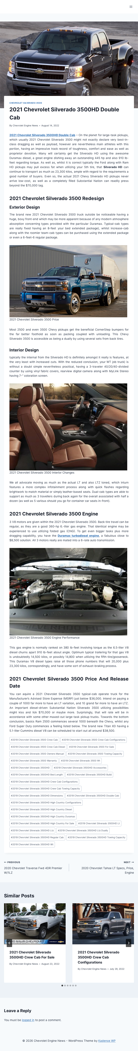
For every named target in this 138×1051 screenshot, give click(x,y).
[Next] (128, 943)
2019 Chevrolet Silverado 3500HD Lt (99, 823)
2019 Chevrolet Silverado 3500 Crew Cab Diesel (38, 746)
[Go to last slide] (9, 943)
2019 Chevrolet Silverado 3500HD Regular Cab (37, 837)
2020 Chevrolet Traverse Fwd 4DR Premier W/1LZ (33, 867)
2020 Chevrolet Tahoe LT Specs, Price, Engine (107, 867)
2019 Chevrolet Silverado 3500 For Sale (91, 746)
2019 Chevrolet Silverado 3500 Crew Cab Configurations (93, 739)
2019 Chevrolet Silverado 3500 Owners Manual (37, 753)
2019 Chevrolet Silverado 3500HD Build (89, 774)
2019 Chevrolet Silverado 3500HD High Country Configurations (46, 802)
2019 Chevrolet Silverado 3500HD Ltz (32, 830)
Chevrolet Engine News (25, 125)
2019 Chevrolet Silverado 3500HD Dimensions (37, 795)
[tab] (62, 985)
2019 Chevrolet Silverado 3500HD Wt (32, 844)
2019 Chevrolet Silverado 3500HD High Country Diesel (41, 809)
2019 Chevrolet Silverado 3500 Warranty (34, 760)
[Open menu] (131, 6)
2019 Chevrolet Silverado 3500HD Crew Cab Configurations (44, 781)
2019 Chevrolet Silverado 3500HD (30, 767)
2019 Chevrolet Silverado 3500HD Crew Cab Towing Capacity (45, 788)
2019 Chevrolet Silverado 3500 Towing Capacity (95, 753)
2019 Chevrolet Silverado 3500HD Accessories (80, 767)
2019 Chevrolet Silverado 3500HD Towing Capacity (96, 837)
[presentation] (35, 923)
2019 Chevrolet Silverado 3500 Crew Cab (34, 739)
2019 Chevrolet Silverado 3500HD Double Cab (93, 795)
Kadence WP (107, 1040)
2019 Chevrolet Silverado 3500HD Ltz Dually (83, 830)
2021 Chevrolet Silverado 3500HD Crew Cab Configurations (98, 957)
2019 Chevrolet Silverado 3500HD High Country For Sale (42, 823)
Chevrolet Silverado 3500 (25, 103)
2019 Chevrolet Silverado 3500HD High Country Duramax (43, 816)
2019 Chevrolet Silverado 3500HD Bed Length (37, 774)
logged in (28, 1020)
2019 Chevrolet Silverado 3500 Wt (80, 760)
